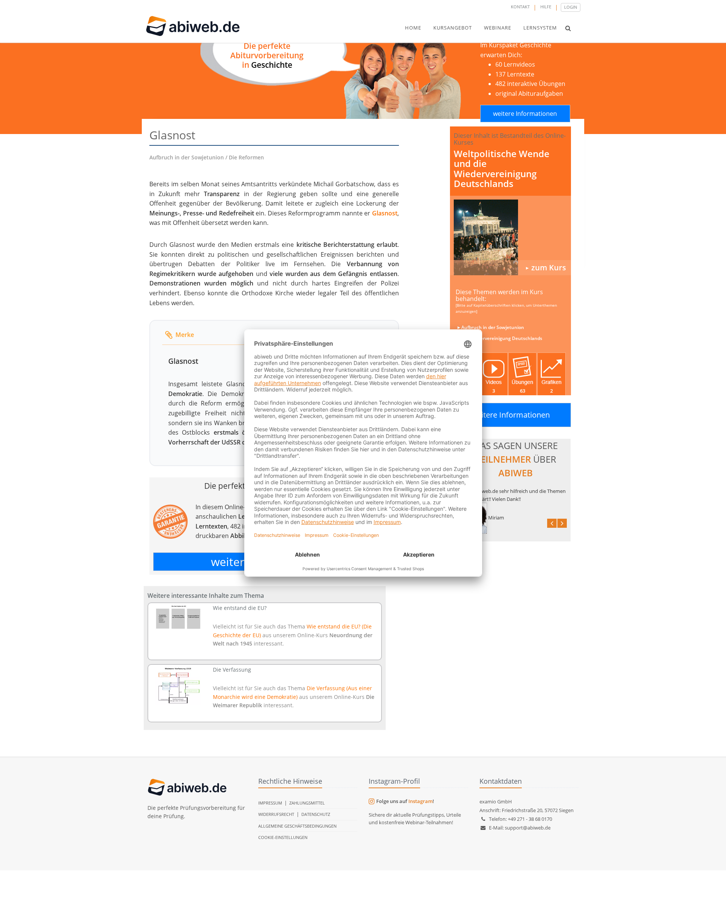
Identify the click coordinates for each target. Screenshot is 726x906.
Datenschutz (315, 814)
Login (570, 7)
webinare (497, 27)
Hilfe (545, 6)
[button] (568, 28)
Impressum (270, 803)
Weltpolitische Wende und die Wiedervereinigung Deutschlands (501, 168)
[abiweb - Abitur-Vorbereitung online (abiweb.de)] (510, 237)
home (413, 27)
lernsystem (540, 27)
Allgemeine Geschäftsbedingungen (297, 826)
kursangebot (452, 27)
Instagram (420, 801)
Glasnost (384, 213)
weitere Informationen (525, 113)
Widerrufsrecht (276, 814)
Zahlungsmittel (307, 803)
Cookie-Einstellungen (282, 837)
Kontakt (520, 6)
